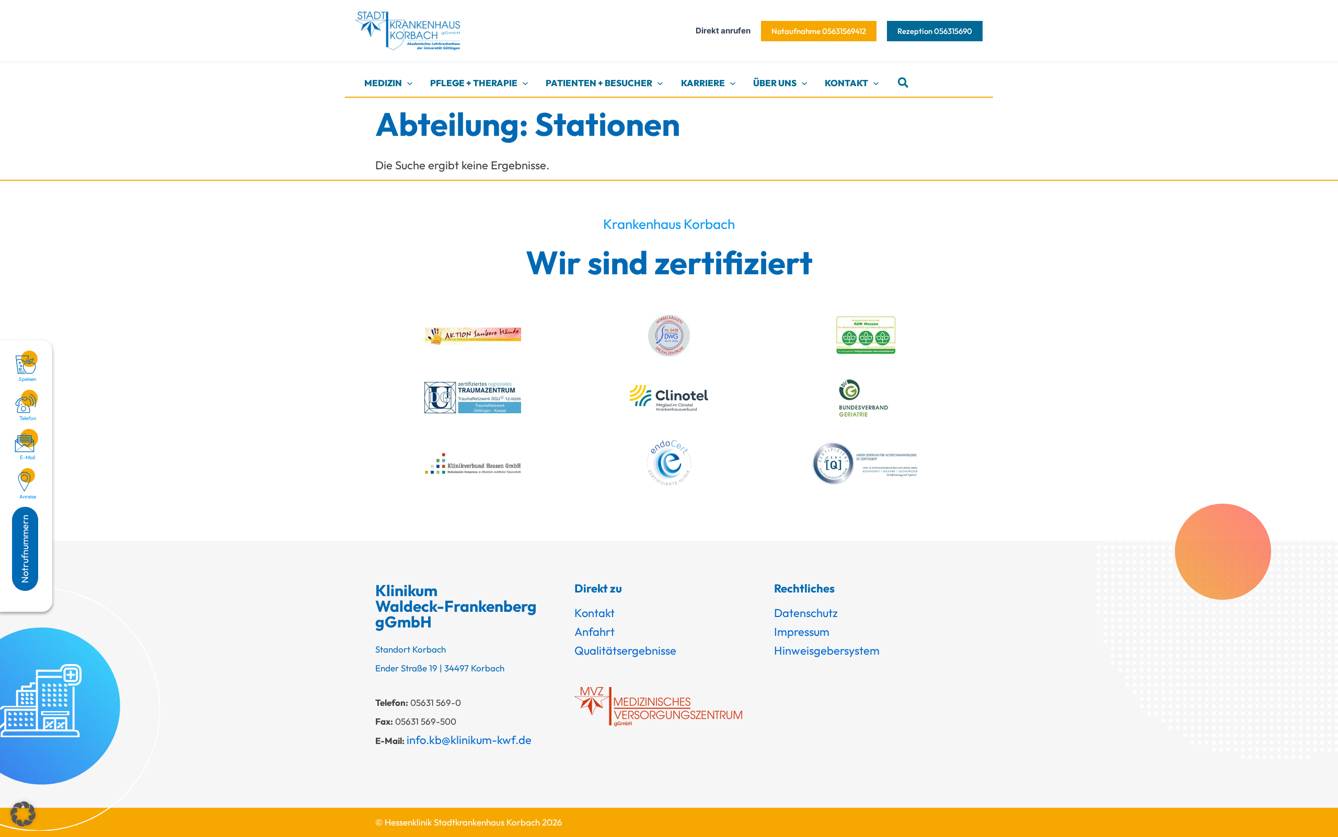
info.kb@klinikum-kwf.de (469, 740)
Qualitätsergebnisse (625, 650)
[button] (818, 31)
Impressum (801, 631)
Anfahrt (594, 631)
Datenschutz (806, 613)
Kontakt (594, 613)
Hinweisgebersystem (827, 650)
